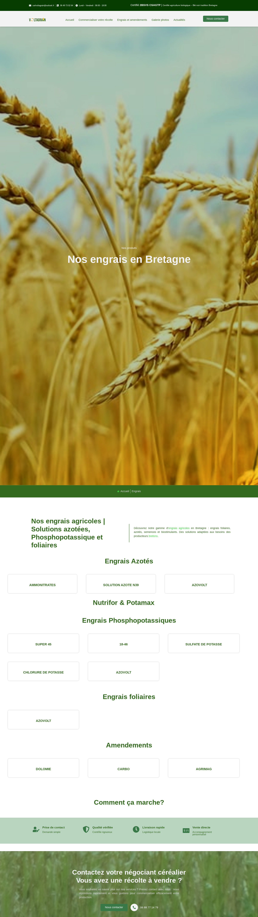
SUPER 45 (43, 644)
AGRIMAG (204, 769)
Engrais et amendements (132, 19)
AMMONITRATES (42, 585)
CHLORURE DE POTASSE (43, 672)
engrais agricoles (178, 528)
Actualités (179, 19)
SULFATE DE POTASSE (203, 644)
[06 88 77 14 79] (134, 907)
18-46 (123, 644)
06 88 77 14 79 (149, 907)
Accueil (69, 19)
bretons (153, 536)
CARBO (124, 769)
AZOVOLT (199, 585)
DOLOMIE (43, 769)
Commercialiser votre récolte (96, 19)
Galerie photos (160, 19)
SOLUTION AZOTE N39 (121, 585)
